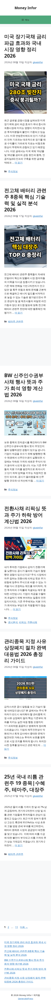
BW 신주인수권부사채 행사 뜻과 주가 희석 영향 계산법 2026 (23, 385)
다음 (24, 927)
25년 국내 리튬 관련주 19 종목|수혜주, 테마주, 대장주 (24, 783)
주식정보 (13, 171)
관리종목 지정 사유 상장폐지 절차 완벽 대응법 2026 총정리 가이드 (25, 651)
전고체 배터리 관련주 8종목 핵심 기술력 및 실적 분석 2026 (25, 200)
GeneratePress (25, 998)
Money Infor (26, 7)
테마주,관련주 (15, 321)
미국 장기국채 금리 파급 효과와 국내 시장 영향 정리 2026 (25, 46)
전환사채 (32, 622)
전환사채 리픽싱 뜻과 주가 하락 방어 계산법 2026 (25, 514)
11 (16, 927)
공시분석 (13, 622)
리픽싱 (22, 622)
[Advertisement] (12, 63)
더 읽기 (19, 162)
